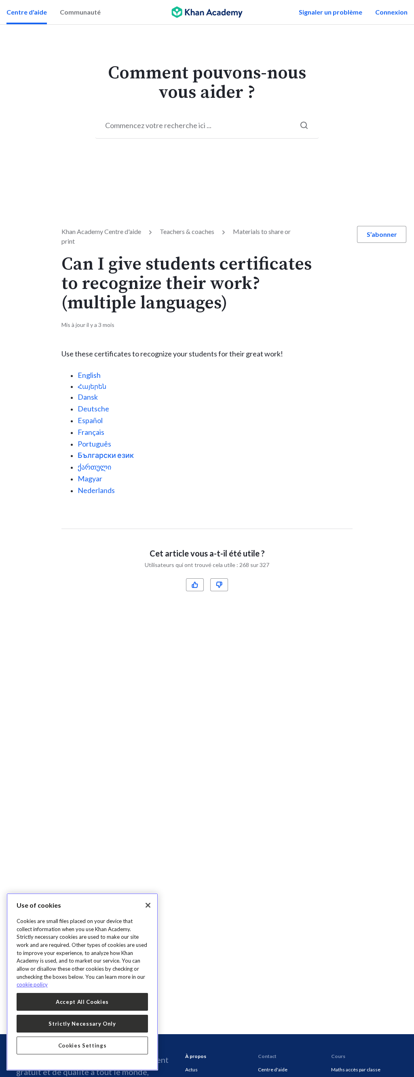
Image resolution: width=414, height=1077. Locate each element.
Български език (106, 455)
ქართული (94, 466)
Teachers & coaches (187, 231)
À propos (195, 1056)
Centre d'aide (26, 12)
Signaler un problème (330, 12)
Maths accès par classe (355, 1069)
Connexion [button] (391, 12)
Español (90, 420)
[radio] (195, 584)
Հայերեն (92, 386)
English (89, 375)
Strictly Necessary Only (82, 1023)
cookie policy (32, 984)
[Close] (148, 905)
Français (91, 432)
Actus (191, 1069)
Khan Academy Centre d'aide (101, 231)
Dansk (88, 396)
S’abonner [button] (382, 234)
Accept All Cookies (82, 1002)
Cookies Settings (82, 1045)
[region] (82, 982)
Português (94, 443)
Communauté (80, 12)
